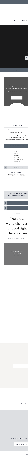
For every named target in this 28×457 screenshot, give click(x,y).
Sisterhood (17, 161)
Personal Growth (18, 159)
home (15, 20)
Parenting (16, 157)
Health (16, 153)
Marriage (16, 155)
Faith (15, 151)
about (23, 20)
